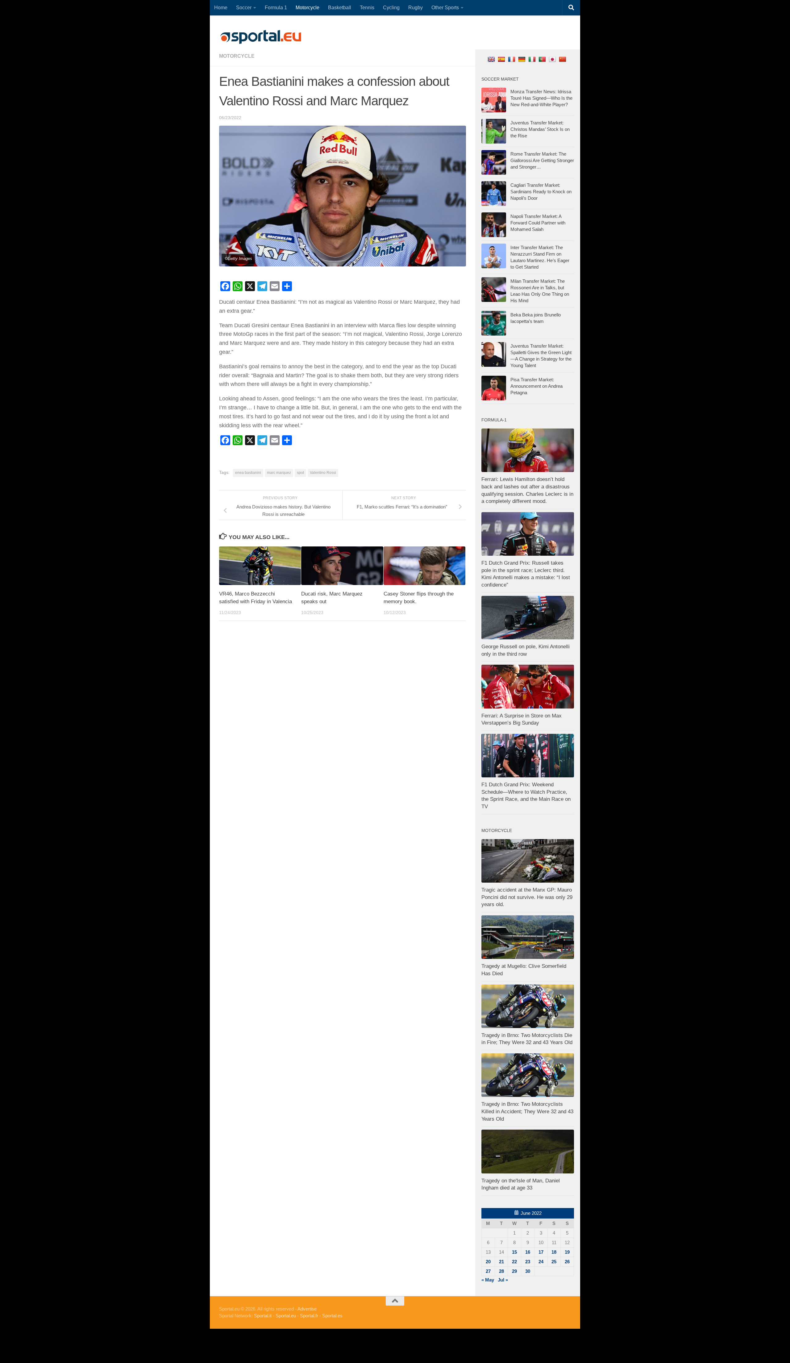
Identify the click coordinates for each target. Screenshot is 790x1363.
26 (567, 1261)
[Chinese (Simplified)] (563, 59)
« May (487, 1279)
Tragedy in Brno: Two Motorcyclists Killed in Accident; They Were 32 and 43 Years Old (527, 1111)
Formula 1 (276, 7)
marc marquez (279, 472)
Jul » (503, 1279)
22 (514, 1261)
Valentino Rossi (323, 472)
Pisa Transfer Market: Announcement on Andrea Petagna (536, 386)
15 (514, 1252)
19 (567, 1252)
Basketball (339, 7)
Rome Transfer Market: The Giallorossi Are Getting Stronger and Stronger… (542, 160)
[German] (522, 59)
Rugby (415, 7)
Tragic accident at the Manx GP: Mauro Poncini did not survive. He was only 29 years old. (526, 897)
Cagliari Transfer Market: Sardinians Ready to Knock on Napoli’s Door (541, 191)
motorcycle (237, 56)
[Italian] (532, 59)
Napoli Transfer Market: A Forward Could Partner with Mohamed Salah (537, 223)
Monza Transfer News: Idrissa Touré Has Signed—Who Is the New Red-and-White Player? (541, 98)
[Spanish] (502, 59)
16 (527, 1252)
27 (488, 1271)
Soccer (244, 7)
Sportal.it (263, 1315)
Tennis (367, 7)
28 (501, 1271)
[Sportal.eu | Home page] (260, 37)
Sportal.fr (309, 1315)
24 (540, 1261)
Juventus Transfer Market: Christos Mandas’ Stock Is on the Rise (540, 129)
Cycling (391, 7)
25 (553, 1261)
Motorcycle (307, 7)
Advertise (307, 1308)
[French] (512, 59)
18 (553, 1252)
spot (300, 472)
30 (527, 1271)
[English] (492, 59)
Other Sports (445, 7)
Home (220, 7)
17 (540, 1252)
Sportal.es (332, 1315)
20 (488, 1261)
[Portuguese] (542, 59)
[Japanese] (553, 59)
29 (514, 1271)
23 (527, 1261)
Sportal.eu (286, 1315)
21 (501, 1261)
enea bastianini (248, 472)
